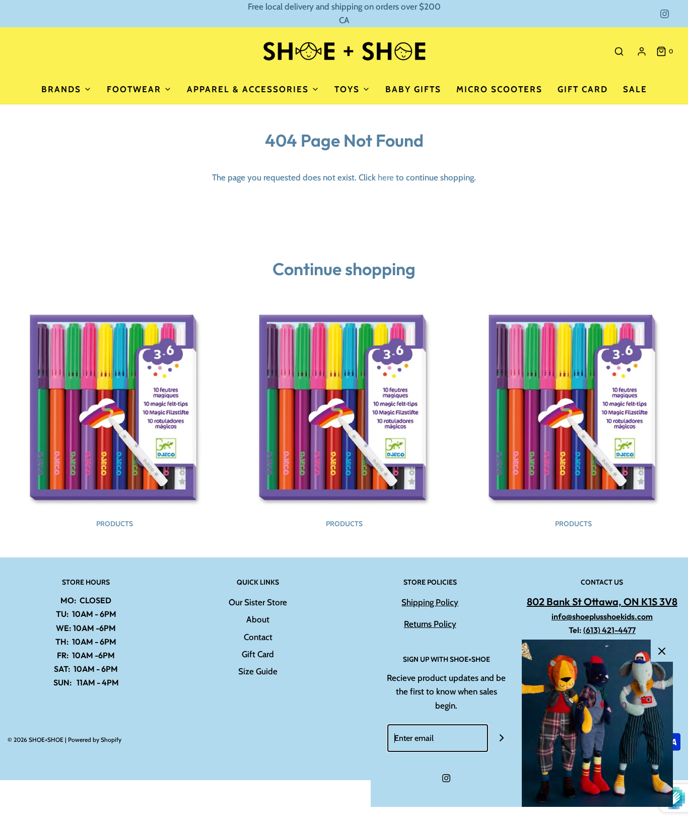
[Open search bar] (619, 51)
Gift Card (583, 89)
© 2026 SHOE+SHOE (35, 739)
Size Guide (258, 671)
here (386, 177)
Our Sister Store (258, 602)
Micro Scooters (499, 89)
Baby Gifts (413, 89)
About (257, 619)
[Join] (502, 738)
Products (114, 523)
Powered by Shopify (94, 739)
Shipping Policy (429, 602)
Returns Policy (430, 624)
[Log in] (642, 51)
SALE (635, 89)
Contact (258, 637)
